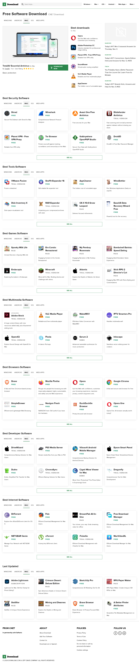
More (131, 4)
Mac (95, 4)
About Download (45, 633)
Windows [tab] (8, 20)
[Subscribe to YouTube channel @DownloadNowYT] (124, 633)
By (6, 69)
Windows (87, 4)
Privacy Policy (81, 633)
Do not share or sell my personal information (85, 645)
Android (111, 4)
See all (69, 158)
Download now (58, 68)
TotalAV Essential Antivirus (19, 66)
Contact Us (43, 640)
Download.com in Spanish (48, 644)
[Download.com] (10, 4)
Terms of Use (81, 637)
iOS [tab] (32, 20)
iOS (103, 4)
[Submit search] (22, 4)
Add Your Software (46, 637)
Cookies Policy (82, 640)
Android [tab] (18, 20)
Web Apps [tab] (40, 20)
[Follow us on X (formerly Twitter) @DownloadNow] (120, 633)
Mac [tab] (26, 20)
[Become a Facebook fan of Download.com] (115, 633)
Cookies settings (82, 650)
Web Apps (121, 4)
